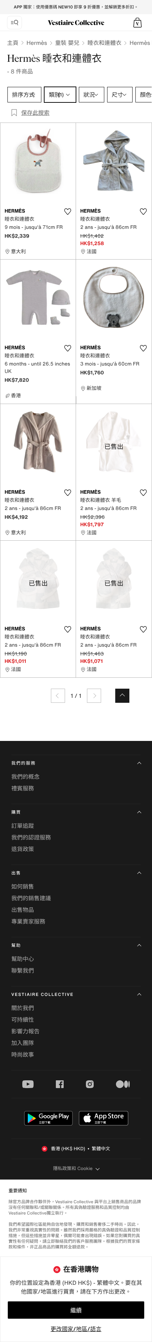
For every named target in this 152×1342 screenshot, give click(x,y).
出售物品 (22, 909)
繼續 (76, 1310)
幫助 (16, 946)
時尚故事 (22, 1054)
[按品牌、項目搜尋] (14, 22)
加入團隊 (22, 1043)
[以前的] (58, 696)
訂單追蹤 (22, 825)
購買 (16, 812)
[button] (137, 23)
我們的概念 (25, 776)
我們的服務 (23, 763)
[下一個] (94, 696)
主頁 (12, 42)
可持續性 (22, 1019)
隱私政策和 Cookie (73, 1168)
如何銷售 (22, 886)
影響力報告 (25, 1031)
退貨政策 (22, 849)
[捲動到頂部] (122, 696)
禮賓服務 (22, 788)
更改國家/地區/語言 (76, 1329)
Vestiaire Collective (42, 995)
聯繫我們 (22, 970)
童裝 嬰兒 (67, 42)
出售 (16, 873)
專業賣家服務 (28, 921)
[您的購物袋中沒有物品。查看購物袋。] (137, 23)
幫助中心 (22, 959)
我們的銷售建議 (31, 898)
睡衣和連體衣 (104, 42)
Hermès (37, 42)
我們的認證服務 (31, 837)
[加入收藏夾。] (67, 211)
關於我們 (22, 1008)
